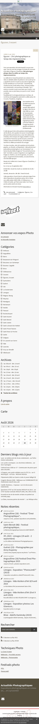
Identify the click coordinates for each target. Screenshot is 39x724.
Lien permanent (10, 192)
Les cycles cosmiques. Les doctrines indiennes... (17, 463)
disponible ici (27, 187)
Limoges (6, 293)
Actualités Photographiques (18, 10)
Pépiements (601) (6, 477)
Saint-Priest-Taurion (9, 329)
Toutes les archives (10, 393)
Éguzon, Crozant (8, 278)
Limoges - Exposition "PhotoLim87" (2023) (20, 571)
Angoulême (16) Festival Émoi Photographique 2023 (20, 560)
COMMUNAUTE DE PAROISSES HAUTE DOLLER (19, 481)
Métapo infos (33, 499)
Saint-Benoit (7, 320)
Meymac (6, 299)
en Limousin (5, 237)
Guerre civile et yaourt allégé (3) (25, 477)
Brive (5, 269)
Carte (4, 411)
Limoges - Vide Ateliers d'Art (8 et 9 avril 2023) (20, 593)
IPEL (2, 668)
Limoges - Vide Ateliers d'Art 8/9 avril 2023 (20, 582)
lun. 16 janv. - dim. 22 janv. (12, 390)
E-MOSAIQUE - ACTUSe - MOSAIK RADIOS (18, 473)
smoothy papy (5, 496)
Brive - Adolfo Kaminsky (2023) (18, 615)
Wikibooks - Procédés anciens (11, 655)
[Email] (2, 29)
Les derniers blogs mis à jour (8, 713)
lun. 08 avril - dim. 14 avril (12, 364)
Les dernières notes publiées (22, 713)
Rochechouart (7, 314)
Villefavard (6, 353)
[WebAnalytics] (19, 1)
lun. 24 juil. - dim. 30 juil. (11, 369)
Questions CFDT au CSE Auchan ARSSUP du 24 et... (17, 490)
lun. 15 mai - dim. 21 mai (11, 372)
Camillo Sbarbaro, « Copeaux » (10, 485)
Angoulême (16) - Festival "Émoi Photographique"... (18, 514)
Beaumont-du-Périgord (10, 260)
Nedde (5, 308)
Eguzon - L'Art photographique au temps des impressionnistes (17, 57)
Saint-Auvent (7, 317)
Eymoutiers (7, 281)
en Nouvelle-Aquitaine (8, 240)
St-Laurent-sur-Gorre (10, 341)
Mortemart (6, 305)
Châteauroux (7, 272)
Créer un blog (16, 711)
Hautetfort (23, 711)
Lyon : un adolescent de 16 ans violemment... (15, 458)
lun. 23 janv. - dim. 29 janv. (12, 387)
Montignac (6, 302)
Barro (5, 257)
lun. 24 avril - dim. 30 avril (12, 375)
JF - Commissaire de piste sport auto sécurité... (19, 468)
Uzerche (6, 347)
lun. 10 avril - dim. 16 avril (12, 378)
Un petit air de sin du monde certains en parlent (16, 494)
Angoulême (7, 253)
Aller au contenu (5, 4)
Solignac (6, 338)
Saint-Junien (7, 323)
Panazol (5, 311)
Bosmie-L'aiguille (8, 266)
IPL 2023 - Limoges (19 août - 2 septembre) (18, 537)
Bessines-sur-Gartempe (11, 262)
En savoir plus (22, 722)
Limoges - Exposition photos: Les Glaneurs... (19, 605)
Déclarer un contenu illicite (9, 717)
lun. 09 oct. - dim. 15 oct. (11, 366)
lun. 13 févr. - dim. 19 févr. (12, 384)
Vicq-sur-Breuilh (8, 350)
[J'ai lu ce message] (37, 719)
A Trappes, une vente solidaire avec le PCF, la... (16, 472)
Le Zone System (6, 652)
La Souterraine (8, 290)
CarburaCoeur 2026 (7, 468)
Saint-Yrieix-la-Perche (10, 332)
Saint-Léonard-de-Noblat (11, 326)
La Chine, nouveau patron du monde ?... (13, 499)
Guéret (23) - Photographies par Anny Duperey (18, 548)
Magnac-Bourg (8, 296)
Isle (4, 287)
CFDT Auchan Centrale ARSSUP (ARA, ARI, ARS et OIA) (18, 492)
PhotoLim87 (5, 671)
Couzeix (5, 275)
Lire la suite (5, 404)
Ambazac (6, 251)
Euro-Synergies (6, 465)
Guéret (5, 284)
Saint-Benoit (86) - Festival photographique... (16, 526)
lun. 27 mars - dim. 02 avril (12, 381)
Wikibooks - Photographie (9, 657)
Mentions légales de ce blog (21, 717)
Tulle (4, 344)
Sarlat (5, 335)
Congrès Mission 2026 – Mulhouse (12, 480)
